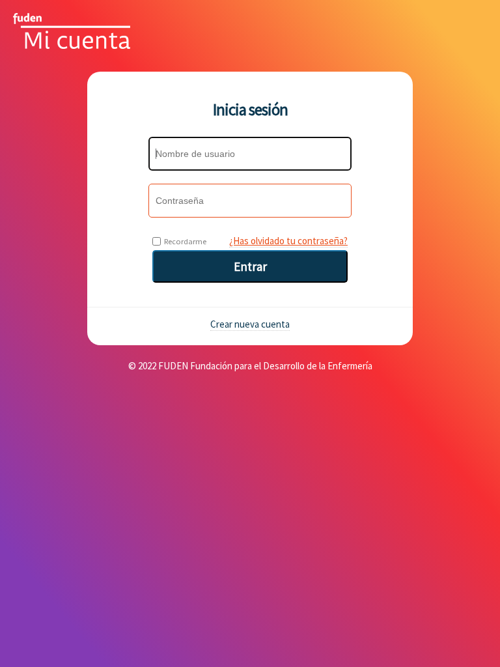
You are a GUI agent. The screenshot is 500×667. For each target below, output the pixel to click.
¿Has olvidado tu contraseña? (288, 240)
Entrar (250, 266)
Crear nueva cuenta (250, 324)
